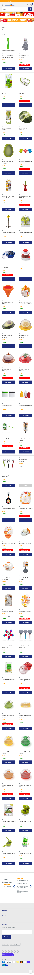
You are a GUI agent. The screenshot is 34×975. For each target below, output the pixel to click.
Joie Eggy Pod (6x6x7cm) (7, 611)
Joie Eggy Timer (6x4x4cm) (25, 611)
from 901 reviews (7, 886)
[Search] (30, 9)
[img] (7, 885)
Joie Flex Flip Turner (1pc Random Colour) (24, 646)
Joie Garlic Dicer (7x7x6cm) (25, 821)
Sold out (25, 485)
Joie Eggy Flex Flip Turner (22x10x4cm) (24, 578)
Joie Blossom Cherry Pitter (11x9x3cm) (25, 197)
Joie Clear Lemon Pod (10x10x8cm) (23, 336)
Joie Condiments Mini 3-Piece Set (25, 406)
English (3, 944)
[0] (31, 5)
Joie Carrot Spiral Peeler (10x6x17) (7, 302)
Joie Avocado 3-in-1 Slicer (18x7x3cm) (7, 92)
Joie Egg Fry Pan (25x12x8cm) (8, 508)
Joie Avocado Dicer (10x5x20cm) (23, 92)
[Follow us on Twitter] (6, 951)
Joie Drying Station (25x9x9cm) (23, 460)
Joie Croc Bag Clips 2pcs (7, 438)
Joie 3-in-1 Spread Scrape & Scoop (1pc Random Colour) (8, 56)
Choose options (8, 451)
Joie (2, 53)
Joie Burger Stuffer (23, 265)
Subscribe (6, 936)
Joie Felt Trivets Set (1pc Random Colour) (7, 646)
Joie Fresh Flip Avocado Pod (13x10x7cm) (8, 716)
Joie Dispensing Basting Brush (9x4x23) (25, 439)
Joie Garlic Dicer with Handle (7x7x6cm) (8, 854)
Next (29, 870)
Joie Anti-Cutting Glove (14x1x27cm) (24, 56)
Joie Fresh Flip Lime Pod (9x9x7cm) (24, 752)
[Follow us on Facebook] (3, 951)
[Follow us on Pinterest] (12, 951)
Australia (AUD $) (14, 944)
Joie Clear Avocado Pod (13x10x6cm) (7, 336)
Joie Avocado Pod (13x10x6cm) (23, 128)
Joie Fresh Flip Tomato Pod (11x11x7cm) (25, 786)
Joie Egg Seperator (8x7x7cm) (8, 543)
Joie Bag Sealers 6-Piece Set (25, 161)
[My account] (28, 5)
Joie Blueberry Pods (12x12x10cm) (6, 266)
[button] (14, 886)
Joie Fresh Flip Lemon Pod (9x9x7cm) (7, 752)
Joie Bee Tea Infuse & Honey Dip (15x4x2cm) (8, 197)
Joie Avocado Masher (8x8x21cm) (6, 128)
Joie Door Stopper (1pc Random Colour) (7, 475)
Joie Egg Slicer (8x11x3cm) (25, 543)
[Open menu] (2, 5)
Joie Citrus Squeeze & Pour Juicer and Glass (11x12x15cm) (25, 302)
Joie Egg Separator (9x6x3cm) (25, 508)
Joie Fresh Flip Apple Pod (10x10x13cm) (24, 680)
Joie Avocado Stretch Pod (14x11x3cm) (7, 162)
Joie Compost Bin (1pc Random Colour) (7, 406)
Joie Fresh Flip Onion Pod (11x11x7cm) (7, 786)
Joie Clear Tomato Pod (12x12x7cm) (24, 369)
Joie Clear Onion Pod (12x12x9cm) (6, 369)
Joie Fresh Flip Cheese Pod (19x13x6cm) (25, 716)
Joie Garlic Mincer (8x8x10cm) (25, 853)
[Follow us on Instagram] (9, 951)
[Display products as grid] (29, 34)
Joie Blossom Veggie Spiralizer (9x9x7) (25, 233)
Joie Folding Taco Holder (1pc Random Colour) (8, 680)
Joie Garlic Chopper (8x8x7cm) (8, 821)
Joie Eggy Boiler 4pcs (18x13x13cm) (6, 578)
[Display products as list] (31, 34)
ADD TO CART (8, 68)
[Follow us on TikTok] (18, 951)
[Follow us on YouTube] (15, 951)
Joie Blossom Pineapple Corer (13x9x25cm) (8, 233)
